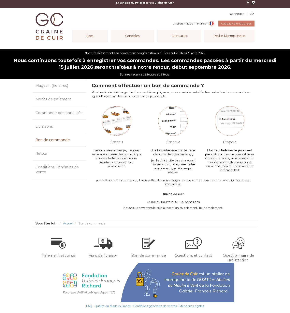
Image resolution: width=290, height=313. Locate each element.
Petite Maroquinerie (229, 36)
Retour (42, 153)
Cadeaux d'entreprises (236, 23)
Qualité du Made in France (113, 306)
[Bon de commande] (148, 250)
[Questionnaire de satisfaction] (238, 250)
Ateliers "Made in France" (190, 23)
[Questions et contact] (193, 250)
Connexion (237, 14)
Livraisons (44, 126)
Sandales (132, 36)
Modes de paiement (53, 99)
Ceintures (179, 36)
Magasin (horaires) (52, 85)
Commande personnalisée (59, 113)
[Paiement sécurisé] (58, 250)
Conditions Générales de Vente (57, 169)
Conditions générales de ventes (155, 306)
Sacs (89, 36)
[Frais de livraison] (103, 250)
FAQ (89, 306)
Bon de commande (53, 140)
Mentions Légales (191, 306)
